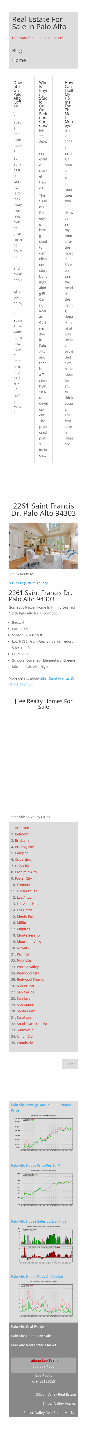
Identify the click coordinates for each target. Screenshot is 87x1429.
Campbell (22, 853)
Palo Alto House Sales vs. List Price (38, 1221)
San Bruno (25, 985)
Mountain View (29, 941)
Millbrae (23, 922)
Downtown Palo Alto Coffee (18, 94)
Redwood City (28, 973)
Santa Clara (26, 1011)
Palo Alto (24, 960)
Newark (23, 948)
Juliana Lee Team (43, 1360)
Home (19, 60)
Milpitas (23, 929)
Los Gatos (24, 910)
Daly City (22, 865)
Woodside (25, 1042)
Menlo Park (26, 916)
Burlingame (24, 846)
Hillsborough (27, 891)
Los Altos (24, 897)
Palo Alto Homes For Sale (31, 1335)
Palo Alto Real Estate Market (33, 1345)
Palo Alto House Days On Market (37, 1276)
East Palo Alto (26, 872)
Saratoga (24, 1017)
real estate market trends (43, 170)
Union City (25, 1036)
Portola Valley (28, 966)
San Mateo (25, 1004)
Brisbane (22, 840)
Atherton (22, 827)
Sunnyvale (25, 1030)
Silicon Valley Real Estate (56, 1394)
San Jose (23, 998)
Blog (17, 50)
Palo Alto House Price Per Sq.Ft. (36, 1165)
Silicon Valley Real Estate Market (50, 1412)
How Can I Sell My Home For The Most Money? (69, 104)
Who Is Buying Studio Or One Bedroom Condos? (43, 104)
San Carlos (25, 992)
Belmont (22, 834)
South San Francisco (33, 1023)
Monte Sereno (28, 935)
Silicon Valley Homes (59, 1403)
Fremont (23, 884)
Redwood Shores (30, 979)
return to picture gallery (28, 583)
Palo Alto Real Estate (27, 1326)
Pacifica (23, 954)
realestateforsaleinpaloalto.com (37, 37)
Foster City (23, 878)
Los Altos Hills (28, 903)
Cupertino (23, 859)
